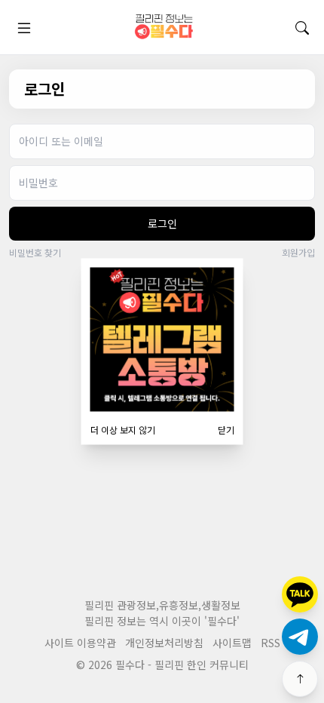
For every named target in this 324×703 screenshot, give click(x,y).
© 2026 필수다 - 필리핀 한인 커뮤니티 (162, 664)
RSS (270, 642)
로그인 (162, 223)
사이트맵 (232, 642)
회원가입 (298, 253)
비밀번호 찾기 (35, 253)
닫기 (226, 430)
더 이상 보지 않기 (122, 430)
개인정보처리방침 (164, 642)
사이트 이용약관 (80, 642)
